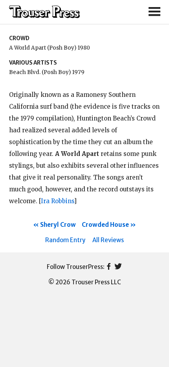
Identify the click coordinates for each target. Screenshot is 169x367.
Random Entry (65, 240)
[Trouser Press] (44, 12)
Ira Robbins (57, 201)
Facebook (109, 267)
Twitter (118, 267)
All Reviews (108, 240)
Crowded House (105, 224)
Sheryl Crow (58, 224)
